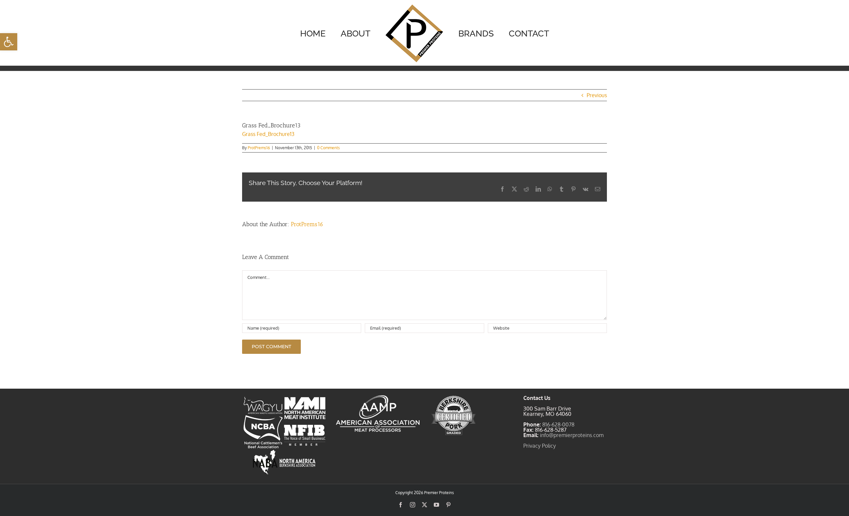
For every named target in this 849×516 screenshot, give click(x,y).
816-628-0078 (558, 424)
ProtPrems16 (259, 147)
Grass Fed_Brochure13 (268, 134)
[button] (8, 41)
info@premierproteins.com (572, 435)
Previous (597, 95)
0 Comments (328, 147)
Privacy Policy (539, 445)
